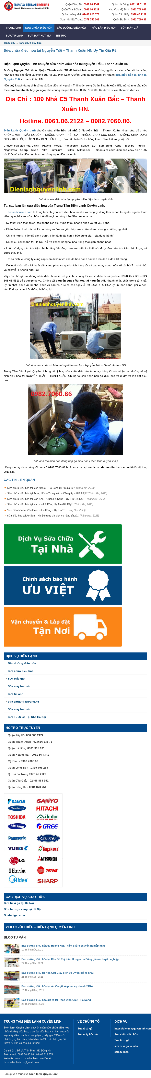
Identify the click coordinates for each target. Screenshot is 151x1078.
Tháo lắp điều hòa (103, 27)
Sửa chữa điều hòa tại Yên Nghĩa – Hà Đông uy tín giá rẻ (51, 487)
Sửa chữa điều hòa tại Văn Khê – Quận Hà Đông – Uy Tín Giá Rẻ (56, 498)
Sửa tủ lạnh (14, 35)
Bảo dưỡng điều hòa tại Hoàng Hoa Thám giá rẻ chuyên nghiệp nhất (63, 945)
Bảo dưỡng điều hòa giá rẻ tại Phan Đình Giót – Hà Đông (56, 999)
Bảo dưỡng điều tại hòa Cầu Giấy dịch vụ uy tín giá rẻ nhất (57, 972)
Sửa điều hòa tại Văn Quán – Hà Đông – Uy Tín (46, 510)
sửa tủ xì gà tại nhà (126, 1046)
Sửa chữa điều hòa (38, 27)
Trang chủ (13, 27)
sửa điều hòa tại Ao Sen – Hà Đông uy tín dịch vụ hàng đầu (53, 515)
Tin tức (61, 35)
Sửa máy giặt (130, 27)
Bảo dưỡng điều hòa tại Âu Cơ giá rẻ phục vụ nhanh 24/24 (57, 986)
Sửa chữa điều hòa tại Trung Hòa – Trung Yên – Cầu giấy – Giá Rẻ (57, 493)
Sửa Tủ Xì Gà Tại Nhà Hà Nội (27, 716)
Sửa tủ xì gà (84, 1028)
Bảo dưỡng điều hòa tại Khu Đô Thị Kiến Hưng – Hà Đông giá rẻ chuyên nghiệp (70, 959)
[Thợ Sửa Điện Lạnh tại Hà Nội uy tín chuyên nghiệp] (26, 6)
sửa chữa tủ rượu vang (23, 701)
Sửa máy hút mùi (39, 35)
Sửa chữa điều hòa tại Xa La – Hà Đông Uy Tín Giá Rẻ (50, 504)
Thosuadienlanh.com (19, 212)
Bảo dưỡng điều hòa (71, 27)
